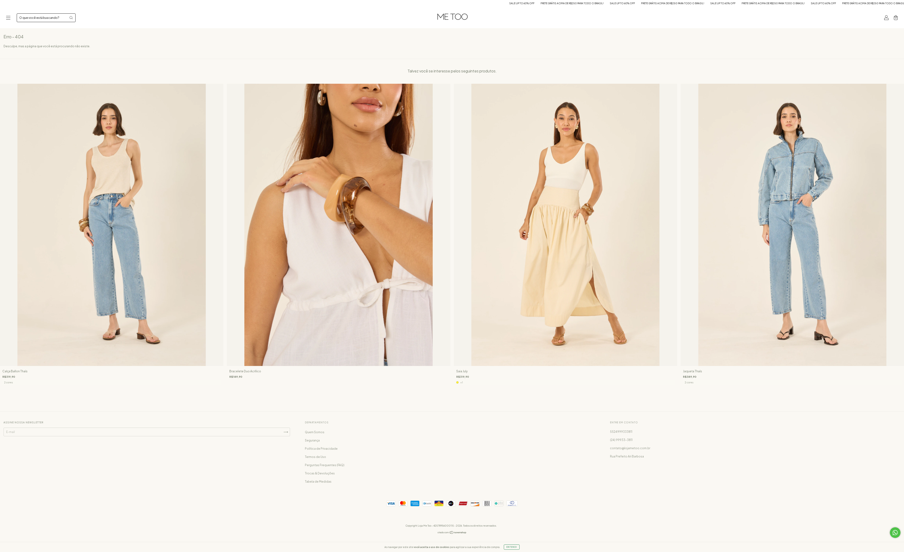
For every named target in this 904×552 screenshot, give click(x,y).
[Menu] (8, 18)
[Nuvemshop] (452, 533)
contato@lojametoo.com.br (630, 448)
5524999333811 (621, 431)
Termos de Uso (315, 457)
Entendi (511, 547)
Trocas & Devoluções (320, 473)
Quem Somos (314, 432)
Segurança (312, 440)
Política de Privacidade (321, 448)
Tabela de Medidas (318, 481)
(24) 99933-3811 (621, 440)
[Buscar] (71, 18)
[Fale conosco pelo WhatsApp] (895, 532)
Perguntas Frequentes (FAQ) (324, 465)
